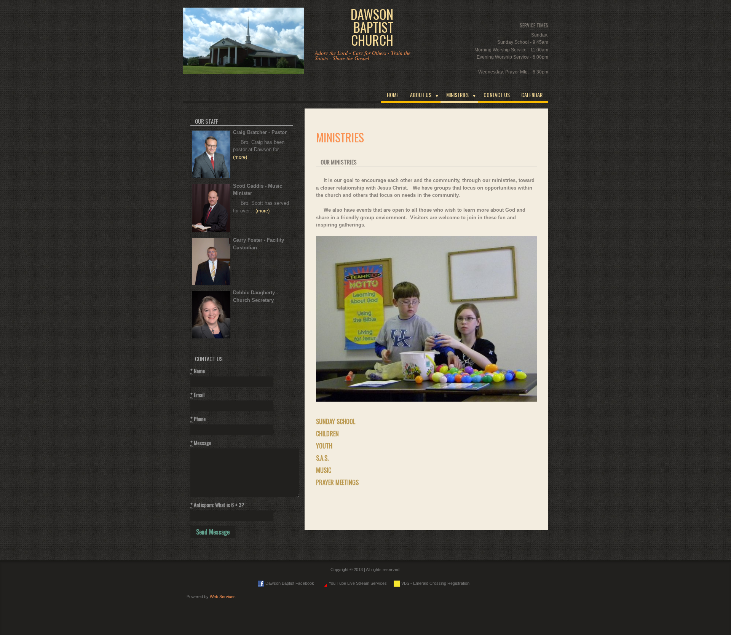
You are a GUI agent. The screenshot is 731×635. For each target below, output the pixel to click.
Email (197, 395)
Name (197, 371)
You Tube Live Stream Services (358, 583)
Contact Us (497, 95)
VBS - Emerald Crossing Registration (435, 583)
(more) (240, 157)
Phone (198, 419)
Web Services (223, 596)
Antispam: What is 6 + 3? (217, 505)
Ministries (457, 95)
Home (393, 95)
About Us (420, 95)
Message (200, 443)
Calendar (532, 95)
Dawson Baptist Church (372, 27)
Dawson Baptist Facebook (289, 583)
